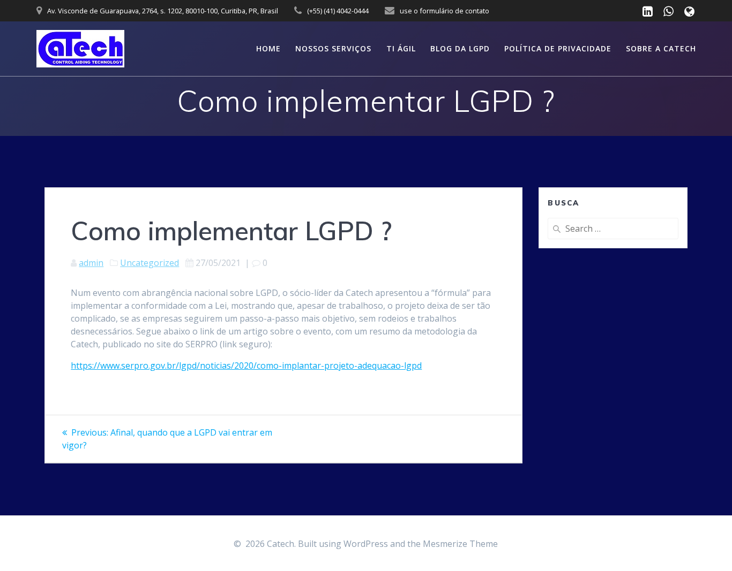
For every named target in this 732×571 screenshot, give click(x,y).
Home (268, 48)
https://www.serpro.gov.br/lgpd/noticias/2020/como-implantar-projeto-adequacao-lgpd (246, 365)
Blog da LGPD (460, 48)
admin (91, 263)
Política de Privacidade (557, 48)
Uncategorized (149, 263)
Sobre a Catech (661, 48)
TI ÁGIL (401, 48)
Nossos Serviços (333, 48)
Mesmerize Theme (460, 544)
